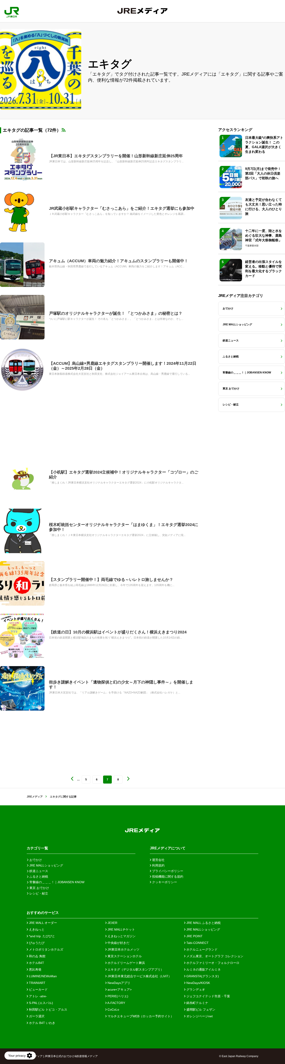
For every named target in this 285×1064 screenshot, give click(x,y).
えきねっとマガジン (121, 936)
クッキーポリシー (164, 882)
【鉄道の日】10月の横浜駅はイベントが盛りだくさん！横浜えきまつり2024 (118, 632)
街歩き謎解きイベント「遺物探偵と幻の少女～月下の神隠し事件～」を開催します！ (121, 684)
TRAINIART (36, 983)
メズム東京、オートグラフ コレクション (214, 956)
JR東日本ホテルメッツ (123, 949)
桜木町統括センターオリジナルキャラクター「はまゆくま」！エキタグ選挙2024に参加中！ (123, 527)
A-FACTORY (116, 1003)
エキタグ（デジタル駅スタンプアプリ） (135, 969)
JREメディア (35, 796)
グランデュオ (195, 989)
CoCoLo (113, 1009)
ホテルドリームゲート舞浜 (126, 963)
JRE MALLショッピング (202, 929)
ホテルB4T (36, 963)
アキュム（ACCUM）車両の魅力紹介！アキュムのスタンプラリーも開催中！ (118, 261)
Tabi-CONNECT (197, 943)
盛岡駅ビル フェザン (200, 1009)
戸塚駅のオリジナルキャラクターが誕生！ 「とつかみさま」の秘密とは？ (115, 313)
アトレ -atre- (37, 996)
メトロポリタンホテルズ (45, 949)
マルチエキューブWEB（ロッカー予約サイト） (140, 1016)
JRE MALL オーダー (42, 923)
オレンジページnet (199, 1016)
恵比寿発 (34, 969)
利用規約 (158, 865)
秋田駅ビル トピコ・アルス (47, 1009)
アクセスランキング (235, 130)
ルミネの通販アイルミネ (203, 969)
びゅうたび (36, 943)
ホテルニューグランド (201, 949)
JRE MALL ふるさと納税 (203, 923)
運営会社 (158, 860)
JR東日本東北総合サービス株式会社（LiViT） (139, 976)
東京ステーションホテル (124, 956)
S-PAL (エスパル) (40, 1003)
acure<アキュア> (119, 989)
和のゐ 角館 (36, 956)
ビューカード (38, 989)
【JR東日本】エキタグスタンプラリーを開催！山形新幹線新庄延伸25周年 (116, 156)
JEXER (112, 923)
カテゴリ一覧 (37, 848)
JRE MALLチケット (121, 929)
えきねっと (36, 929)
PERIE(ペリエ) (117, 996)
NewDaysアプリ (118, 983)
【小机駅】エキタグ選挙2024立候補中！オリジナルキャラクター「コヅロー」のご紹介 (123, 474)
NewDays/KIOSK (197, 983)
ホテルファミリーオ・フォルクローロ (212, 963)
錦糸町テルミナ (196, 1003)
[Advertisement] (100, 424)
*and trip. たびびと (41, 936)
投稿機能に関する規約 (167, 876)
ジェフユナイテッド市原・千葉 (207, 996)
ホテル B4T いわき (41, 1023)
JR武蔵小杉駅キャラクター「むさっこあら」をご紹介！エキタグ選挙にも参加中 (121, 208)
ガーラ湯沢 (36, 1016)
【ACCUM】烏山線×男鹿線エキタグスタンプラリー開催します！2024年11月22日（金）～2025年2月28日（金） (122, 366)
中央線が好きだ (118, 943)
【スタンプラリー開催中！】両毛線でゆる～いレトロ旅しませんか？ (111, 579)
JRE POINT (194, 936)
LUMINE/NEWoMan (42, 976)
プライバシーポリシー (167, 871)
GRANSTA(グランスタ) (202, 976)
